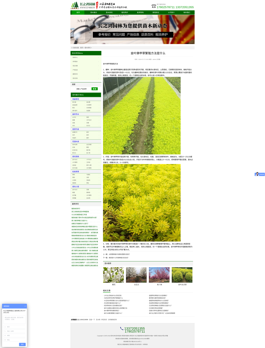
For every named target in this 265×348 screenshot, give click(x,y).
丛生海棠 (88, 144)
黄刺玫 (88, 192)
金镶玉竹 (74, 132)
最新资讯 (75, 74)
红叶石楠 (74, 168)
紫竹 (87, 132)
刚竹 (87, 135)
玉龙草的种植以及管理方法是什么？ (160, 305)
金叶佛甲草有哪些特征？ (112, 310)
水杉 (73, 125)
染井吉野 (74, 144)
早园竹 (74, 138)
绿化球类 (75, 156)
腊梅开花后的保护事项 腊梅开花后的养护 (85, 244)
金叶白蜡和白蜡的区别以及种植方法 (115, 308)
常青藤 (74, 198)
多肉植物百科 (112, 319)
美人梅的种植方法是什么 (79, 220)
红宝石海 (74, 150)
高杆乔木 (75, 114)
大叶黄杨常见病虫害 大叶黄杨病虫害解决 (85, 238)
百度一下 (92, 319)
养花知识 (104, 319)
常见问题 (75, 66)
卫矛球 (88, 162)
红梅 (73, 147)
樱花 (87, 147)
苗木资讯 (109, 12)
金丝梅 (88, 198)
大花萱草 (88, 105)
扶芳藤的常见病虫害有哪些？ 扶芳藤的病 (85, 232)
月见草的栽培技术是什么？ (112, 303)
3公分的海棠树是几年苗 (79, 214)
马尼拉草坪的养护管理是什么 (113, 298)
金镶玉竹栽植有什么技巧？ (80, 223)
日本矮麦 (88, 108)
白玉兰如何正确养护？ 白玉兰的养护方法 (85, 262)
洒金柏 (88, 180)
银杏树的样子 (76, 208)
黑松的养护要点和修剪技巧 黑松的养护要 (85, 241)
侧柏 (73, 174)
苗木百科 (75, 78)
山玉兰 (74, 117)
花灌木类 (75, 141)
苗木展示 (93, 12)
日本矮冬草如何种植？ (156, 308)
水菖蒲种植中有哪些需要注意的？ (120, 254)
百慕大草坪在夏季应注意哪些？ (159, 310)
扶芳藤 (74, 195)
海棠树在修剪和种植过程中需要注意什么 (85, 226)
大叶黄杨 (88, 168)
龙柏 (87, 177)
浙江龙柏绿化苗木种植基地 (80, 211)
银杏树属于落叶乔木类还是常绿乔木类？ (85, 217)
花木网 (98, 319)
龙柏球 (74, 165)
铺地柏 (74, 183)
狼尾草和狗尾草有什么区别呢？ (159, 300)
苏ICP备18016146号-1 (135, 341)
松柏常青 (75, 172)
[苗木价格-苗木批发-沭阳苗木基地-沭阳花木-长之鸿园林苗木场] (101, 5)
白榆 (73, 123)
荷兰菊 (74, 102)
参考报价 (75, 61)
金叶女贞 (74, 159)
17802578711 (135, 331)
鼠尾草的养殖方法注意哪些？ (158, 295)
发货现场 (140, 12)
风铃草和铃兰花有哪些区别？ (113, 305)
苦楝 (87, 123)
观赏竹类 (75, 129)
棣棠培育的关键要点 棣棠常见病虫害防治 (85, 265)
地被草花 (75, 99)
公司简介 (171, 12)
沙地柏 (74, 180)
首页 (78, 12)
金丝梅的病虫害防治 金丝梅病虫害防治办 (85, 229)
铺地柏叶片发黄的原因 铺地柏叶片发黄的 (85, 253)
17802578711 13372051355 (176, 7)
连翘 (87, 189)
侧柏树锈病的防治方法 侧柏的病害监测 (84, 235)
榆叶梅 (88, 150)
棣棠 (73, 192)
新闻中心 (75, 57)
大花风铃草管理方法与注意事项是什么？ (117, 300)
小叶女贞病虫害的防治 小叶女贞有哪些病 (85, 247)
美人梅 (88, 153)
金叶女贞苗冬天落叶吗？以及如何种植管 (162, 313)
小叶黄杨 (74, 162)
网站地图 (125, 341)
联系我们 (187, 12)
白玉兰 (88, 125)
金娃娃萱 (74, 105)
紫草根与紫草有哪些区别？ (157, 298)
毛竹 (73, 135)
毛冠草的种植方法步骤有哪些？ (159, 303)
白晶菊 (88, 110)
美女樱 (88, 102)
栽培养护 (124, 12)
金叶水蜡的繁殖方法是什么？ (113, 313)
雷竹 (87, 138)
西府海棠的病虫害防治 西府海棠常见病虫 (85, 259)
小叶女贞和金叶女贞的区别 (112, 295)
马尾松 (88, 174)
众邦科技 (145, 344)
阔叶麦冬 (74, 110)
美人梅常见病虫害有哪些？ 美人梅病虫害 (85, 250)
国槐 (73, 120)
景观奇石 (155, 12)
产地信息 (75, 70)
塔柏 (73, 177)
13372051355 (134, 328)
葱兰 (73, 108)
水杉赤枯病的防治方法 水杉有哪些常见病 (85, 256)
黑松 (87, 183)
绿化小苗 (75, 186)
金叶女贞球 (182, 284)
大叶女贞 (88, 120)
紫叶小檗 (88, 165)
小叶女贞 (88, 159)
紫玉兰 (74, 153)
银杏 (87, 117)
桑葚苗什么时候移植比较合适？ (119, 257)
